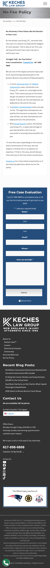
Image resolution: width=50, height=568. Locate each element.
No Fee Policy (8, 358)
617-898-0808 (16, 197)
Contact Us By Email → (13, 451)
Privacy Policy (42, 556)
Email (25, 237)
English (10, 413)
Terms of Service (24, 558)
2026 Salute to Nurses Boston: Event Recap (23, 391)
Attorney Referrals (11, 354)
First (25, 221)
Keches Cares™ (10, 342)
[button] (45, 4)
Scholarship (9, 351)
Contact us (10, 161)
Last (25, 231)
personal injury (23, 84)
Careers (7, 345)
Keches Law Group (24, 563)
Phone (25, 248)
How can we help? (25, 259)
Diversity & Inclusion (12, 348)
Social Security (20, 124)
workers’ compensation (22, 107)
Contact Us (28, 62)
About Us (6, 339)
